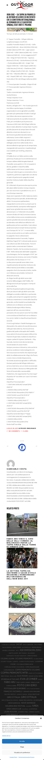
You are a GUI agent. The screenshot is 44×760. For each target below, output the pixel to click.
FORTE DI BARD (11, 685)
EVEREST (40, 679)
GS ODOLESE (37, 700)
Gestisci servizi (6, 735)
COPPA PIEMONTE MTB (14, 672)
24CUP (19, 644)
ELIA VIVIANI (22, 676)
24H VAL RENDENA (7, 647)
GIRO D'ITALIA (13, 697)
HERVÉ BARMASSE (28, 703)
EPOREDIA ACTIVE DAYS (10, 679)
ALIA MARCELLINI (26, 647)
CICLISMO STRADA (38, 658)
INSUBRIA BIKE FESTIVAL (15, 706)
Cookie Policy (13, 757)
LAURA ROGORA (10, 712)
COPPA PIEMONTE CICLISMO (27, 670)
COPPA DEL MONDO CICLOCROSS (14, 667)
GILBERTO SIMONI (22, 694)
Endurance (31, 428)
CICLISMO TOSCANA (6, 661)
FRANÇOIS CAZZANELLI (13, 691)
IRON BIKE (28, 706)
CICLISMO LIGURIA (7, 658)
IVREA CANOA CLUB (13, 709)
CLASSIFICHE (39, 661)
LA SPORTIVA (33, 709)
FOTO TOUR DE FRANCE (33, 688)
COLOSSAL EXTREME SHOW (24, 664)
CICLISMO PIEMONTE (24, 658)
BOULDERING (31, 653)
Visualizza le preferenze (22, 752)
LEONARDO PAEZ (23, 711)
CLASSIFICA (15, 661)
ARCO (17, 650)
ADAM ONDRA (16, 647)
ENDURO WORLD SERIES (36, 676)
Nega (22, 747)
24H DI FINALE (38, 644)
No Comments (14, 431)
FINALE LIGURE (35, 682)
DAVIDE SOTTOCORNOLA (35, 673)
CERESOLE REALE (32, 655)
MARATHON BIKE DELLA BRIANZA (28, 714)
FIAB (18, 682)
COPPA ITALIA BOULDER (32, 667)
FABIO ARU (9, 682)
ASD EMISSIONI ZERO (30, 650)
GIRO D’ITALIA (29, 697)
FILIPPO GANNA (25, 682)
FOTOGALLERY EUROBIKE (15, 688)
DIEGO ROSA (5, 676)
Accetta (22, 741)
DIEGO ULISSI (13, 676)
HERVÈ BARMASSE (14, 703)
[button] (41, 718)
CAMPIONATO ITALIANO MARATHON (16, 655)
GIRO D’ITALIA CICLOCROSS (10, 700)
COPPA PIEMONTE (9, 670)
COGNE (13, 664)
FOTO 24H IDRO (27, 685)
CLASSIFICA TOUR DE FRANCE (26, 661)
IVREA (35, 705)
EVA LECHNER (28, 678)
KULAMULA (25, 709)
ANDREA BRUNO (36, 647)
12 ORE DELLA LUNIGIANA (8, 644)
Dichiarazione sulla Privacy (26, 757)
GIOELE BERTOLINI (33, 694)
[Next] (31, 446)
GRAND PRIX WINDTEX (26, 700)
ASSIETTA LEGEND (13, 653)
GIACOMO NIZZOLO (10, 694)
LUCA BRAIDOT (12, 714)
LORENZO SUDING (34, 711)
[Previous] (12, 446)
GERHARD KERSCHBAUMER (31, 691)
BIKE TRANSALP (23, 653)
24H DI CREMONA (28, 644)
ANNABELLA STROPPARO (8, 650)
